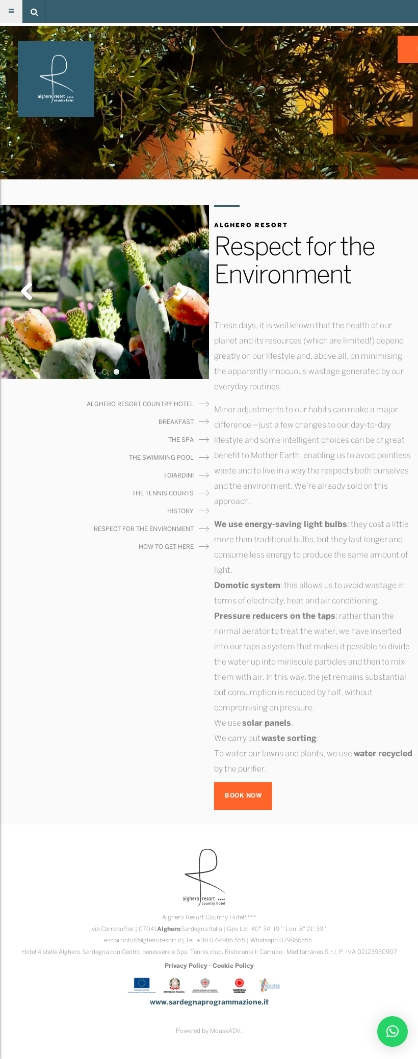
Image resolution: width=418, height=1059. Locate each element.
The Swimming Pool (161, 458)
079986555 (295, 940)
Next (178, 292)
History (180, 511)
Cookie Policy (233, 966)
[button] (34, 11)
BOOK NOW (243, 796)
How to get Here (166, 547)
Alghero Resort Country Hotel (140, 404)
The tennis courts (163, 493)
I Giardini (179, 476)
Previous (30, 292)
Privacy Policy (186, 966)
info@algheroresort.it (152, 940)
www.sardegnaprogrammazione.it (209, 1002)
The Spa (181, 440)
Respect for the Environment (144, 529)
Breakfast (176, 422)
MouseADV (225, 1031)
